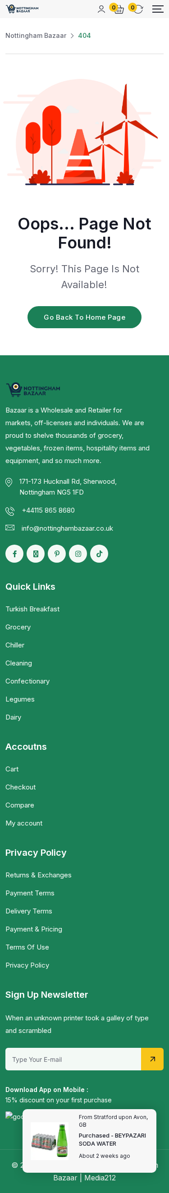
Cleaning (18, 663)
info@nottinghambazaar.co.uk (67, 528)
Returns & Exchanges (38, 875)
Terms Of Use (27, 947)
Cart (11, 769)
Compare (19, 805)
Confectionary (27, 681)
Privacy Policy (27, 965)
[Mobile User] (101, 9)
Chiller (14, 645)
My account (23, 823)
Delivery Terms (28, 911)
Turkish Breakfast (32, 609)
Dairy (13, 717)
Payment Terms (30, 893)
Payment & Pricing (33, 929)
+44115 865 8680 (48, 510)
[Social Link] (14, 554)
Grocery (18, 627)
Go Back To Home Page (84, 317)
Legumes (20, 699)
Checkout (20, 787)
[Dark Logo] (22, 9)
